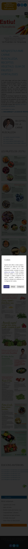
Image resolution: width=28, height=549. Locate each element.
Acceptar (6, 286)
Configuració (20, 286)
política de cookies (9, 272)
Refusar (13, 286)
